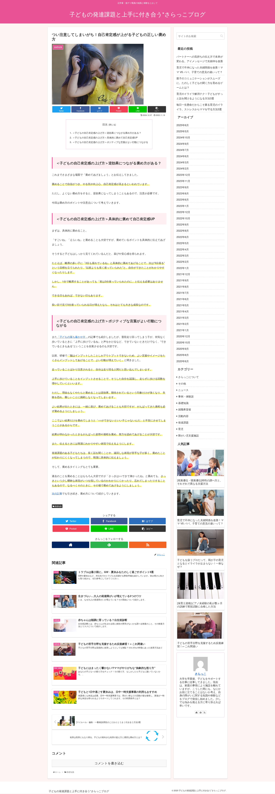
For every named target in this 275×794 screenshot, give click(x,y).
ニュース (183, 390)
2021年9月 (182, 280)
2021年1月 (182, 330)
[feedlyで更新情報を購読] (109, 545)
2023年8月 (182, 193)
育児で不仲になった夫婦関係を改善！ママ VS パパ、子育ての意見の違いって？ (199, 69)
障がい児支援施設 (188, 435)
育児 (180, 429)
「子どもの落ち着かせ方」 (72, 337)
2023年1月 (182, 206)
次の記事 (57, 493)
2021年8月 (182, 286)
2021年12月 (183, 274)
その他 (182, 383)
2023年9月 (182, 187)
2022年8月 (182, 230)
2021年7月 (182, 292)
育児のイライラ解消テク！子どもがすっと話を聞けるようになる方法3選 (199, 96)
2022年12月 (183, 212)
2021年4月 (182, 311)
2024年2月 (182, 168)
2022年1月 (182, 268)
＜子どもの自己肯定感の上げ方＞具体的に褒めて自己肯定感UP (105, 137)
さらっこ (200, 674)
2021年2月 (182, 324)
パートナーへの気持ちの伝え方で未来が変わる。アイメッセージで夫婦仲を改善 (199, 59)
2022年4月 (182, 249)
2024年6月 (182, 156)
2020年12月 (183, 336)
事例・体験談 (186, 396)
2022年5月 (182, 243)
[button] (221, 36)
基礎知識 (58, 506)
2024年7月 (182, 150)
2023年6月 (182, 199)
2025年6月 (182, 125)
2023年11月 (183, 181)
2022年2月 (182, 261)
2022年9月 (182, 224)
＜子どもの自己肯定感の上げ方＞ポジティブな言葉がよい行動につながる (110, 142)
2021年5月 (182, 305)
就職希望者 (184, 409)
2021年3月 (182, 317)
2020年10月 (183, 342)
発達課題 (183, 422)
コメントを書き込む (109, 763)
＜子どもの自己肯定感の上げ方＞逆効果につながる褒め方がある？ (106, 132)
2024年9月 (182, 143)
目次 (105, 124)
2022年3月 (182, 255)
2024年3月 (182, 162)
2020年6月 (182, 361)
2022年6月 (182, 237)
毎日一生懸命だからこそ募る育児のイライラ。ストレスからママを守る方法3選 (199, 107)
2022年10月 (183, 218)
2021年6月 (182, 299)
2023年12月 (183, 175)
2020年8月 (182, 355)
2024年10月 (183, 137)
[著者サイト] (70, 545)
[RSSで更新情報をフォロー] (147, 545)
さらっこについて (188, 377)
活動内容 (183, 416)
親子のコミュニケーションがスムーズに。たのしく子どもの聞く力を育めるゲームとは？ (199, 82)
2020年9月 (182, 348)
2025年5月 (182, 131)
